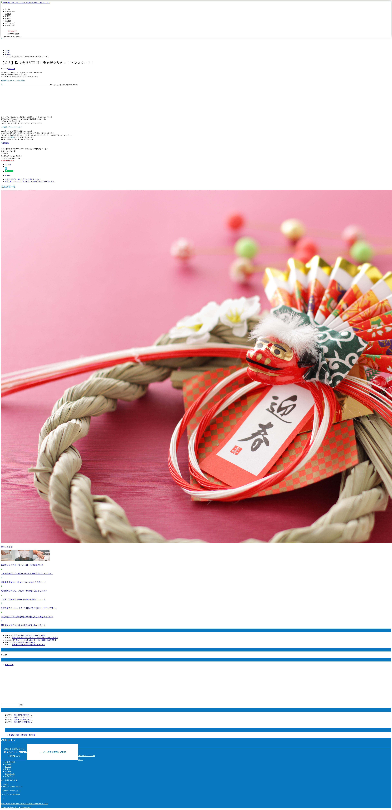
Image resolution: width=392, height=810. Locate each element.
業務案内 (8, 16)
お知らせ (8, 18)
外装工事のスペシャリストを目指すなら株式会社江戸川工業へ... (29, 608)
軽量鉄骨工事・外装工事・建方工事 (22, 735)
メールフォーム (8, 39)
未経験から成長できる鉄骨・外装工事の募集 (28, 635)
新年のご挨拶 (6, 547)
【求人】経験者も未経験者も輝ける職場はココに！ (23, 599)
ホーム (7, 9)
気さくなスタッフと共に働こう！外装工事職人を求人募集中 (34, 640)
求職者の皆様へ (10, 11)
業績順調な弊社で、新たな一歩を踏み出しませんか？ (24, 591)
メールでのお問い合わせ (54, 752)
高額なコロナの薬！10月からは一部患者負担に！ (22, 565)
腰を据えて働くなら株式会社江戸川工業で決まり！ (23, 625)
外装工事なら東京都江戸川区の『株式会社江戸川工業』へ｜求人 (24, 804)
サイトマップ (9, 23)
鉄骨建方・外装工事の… (23, 722)
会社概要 (8, 21)
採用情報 (8, 14)
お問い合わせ (10, 25)
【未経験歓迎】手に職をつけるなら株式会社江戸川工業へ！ (27, 574)
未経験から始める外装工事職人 (23, 642)
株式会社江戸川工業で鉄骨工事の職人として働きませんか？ (27, 617)
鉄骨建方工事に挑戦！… (23, 715)
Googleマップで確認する (10, 790)
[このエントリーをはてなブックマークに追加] (6, 169)
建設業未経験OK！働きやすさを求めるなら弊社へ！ (23, 582)
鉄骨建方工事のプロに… (23, 720)
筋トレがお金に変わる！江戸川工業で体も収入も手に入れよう (35, 638)
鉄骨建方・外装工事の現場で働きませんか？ (28, 645)
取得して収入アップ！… (23, 717)
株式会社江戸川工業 (86, 756)
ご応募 (11, 137)
